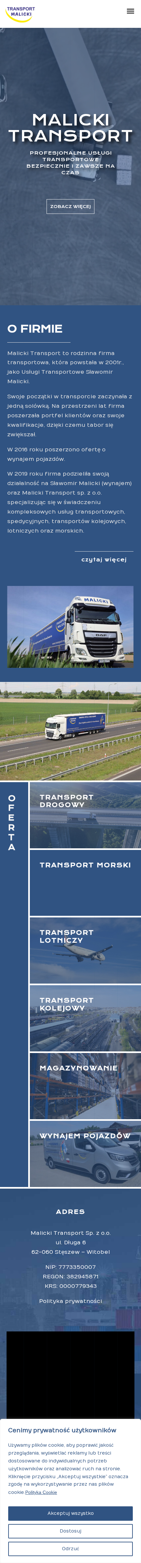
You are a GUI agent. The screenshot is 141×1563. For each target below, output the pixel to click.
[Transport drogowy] (85, 815)
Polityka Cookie (41, 1492)
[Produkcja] (85, 950)
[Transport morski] (85, 883)
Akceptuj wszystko (71, 1513)
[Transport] (85, 1018)
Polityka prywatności (70, 1301)
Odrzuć (70, 1549)
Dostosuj (70, 1531)
